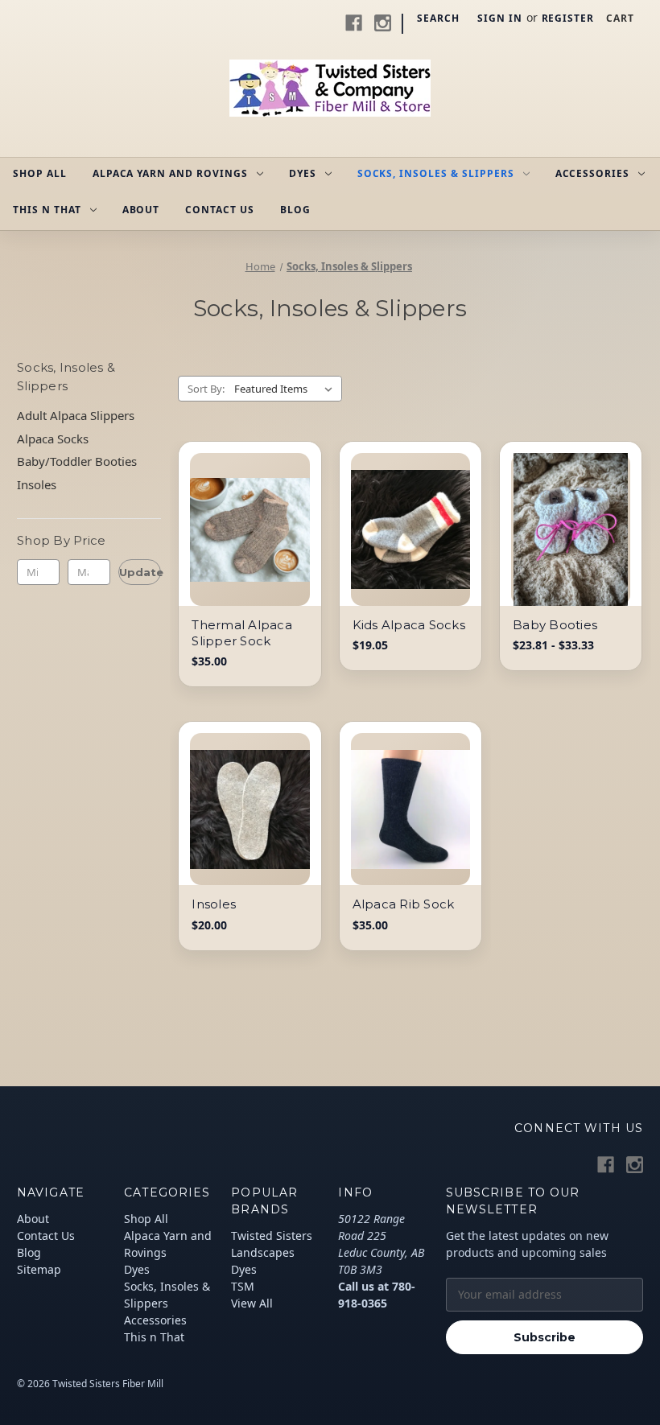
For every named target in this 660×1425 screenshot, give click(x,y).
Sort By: (206, 388)
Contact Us (219, 209)
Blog (295, 209)
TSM (242, 1286)
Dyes (302, 173)
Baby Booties (555, 624)
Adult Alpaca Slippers (75, 415)
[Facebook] (353, 22)
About (141, 209)
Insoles (36, 484)
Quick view (233, 510)
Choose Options (249, 538)
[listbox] (286, 389)
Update (140, 572)
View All (252, 1303)
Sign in (499, 18)
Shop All (40, 173)
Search (438, 18)
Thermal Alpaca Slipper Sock (242, 633)
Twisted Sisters (271, 1235)
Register (568, 18)
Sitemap (39, 1269)
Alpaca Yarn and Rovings (170, 173)
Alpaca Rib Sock (404, 904)
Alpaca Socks (53, 438)
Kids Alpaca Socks (409, 624)
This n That (47, 209)
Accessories (592, 173)
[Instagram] (382, 22)
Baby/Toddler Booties (77, 461)
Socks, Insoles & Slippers (435, 173)
